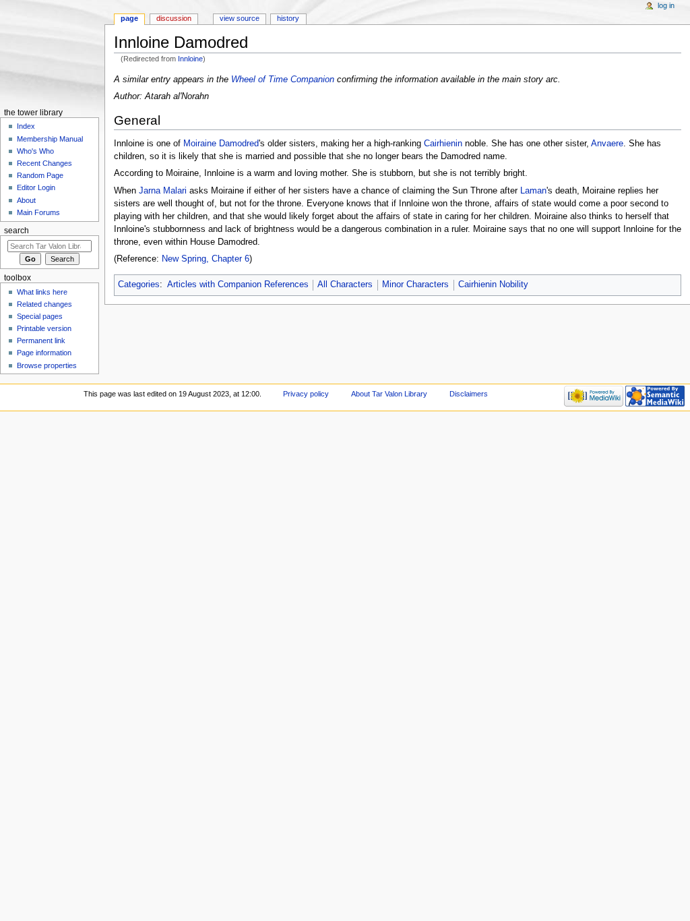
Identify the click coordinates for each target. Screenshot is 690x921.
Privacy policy (306, 394)
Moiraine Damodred (221, 143)
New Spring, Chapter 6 (205, 259)
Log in (666, 5)
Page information (44, 353)
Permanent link (41, 340)
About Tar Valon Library (389, 394)
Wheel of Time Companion (282, 79)
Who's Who (35, 151)
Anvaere (607, 143)
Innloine (190, 59)
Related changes (44, 304)
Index (26, 126)
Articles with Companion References (238, 284)
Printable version (44, 328)
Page (129, 18)
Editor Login (36, 187)
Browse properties (47, 365)
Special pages (40, 316)
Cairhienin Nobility (493, 284)
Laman (533, 191)
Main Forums (38, 212)
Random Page (40, 175)
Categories (139, 284)
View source (239, 18)
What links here (42, 292)
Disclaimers (468, 394)
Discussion (173, 18)
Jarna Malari (163, 191)
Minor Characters (415, 284)
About (26, 200)
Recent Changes (44, 163)
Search (16, 231)
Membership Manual (50, 139)
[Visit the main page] (52, 52)
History (288, 18)
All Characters (345, 284)
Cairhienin (443, 143)
